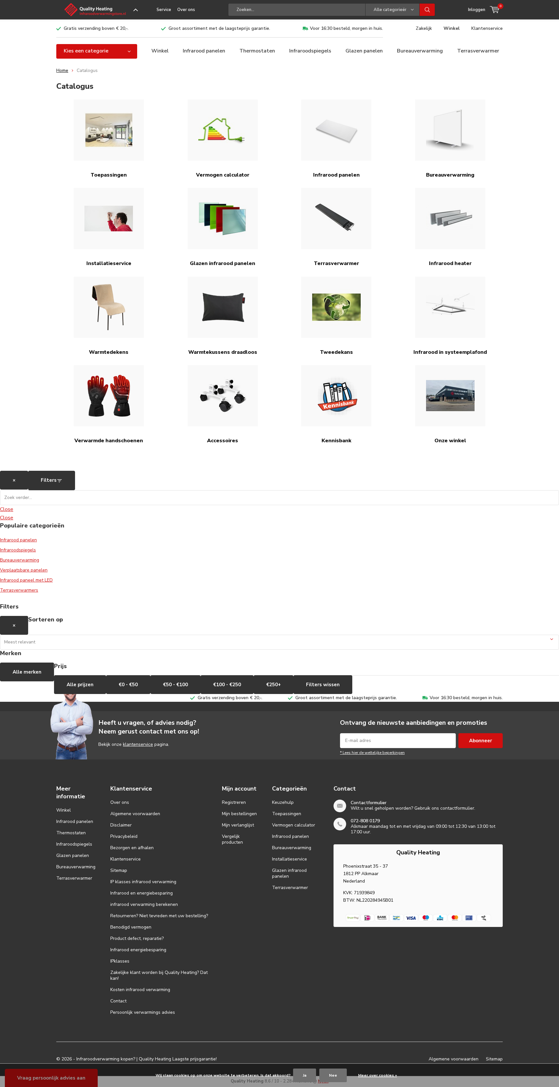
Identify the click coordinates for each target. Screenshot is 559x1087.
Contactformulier (369, 802)
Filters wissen (323, 684)
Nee (333, 1075)
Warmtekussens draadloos (222, 352)
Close (6, 509)
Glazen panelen (364, 50)
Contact (118, 1001)
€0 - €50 (128, 684)
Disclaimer (121, 825)
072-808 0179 (365, 821)
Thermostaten (257, 50)
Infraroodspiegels (310, 50)
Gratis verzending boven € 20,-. (96, 28)
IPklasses (119, 961)
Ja (304, 1075)
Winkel (452, 28)
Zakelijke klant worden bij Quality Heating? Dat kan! (159, 975)
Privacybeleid (123, 836)
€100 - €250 (227, 684)
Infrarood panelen (204, 50)
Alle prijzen (80, 684)
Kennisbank (336, 440)
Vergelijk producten (232, 839)
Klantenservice (487, 28)
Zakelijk (424, 28)
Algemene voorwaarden (135, 814)
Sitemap (118, 870)
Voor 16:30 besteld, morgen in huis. (346, 28)
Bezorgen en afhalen (132, 848)
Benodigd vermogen (130, 927)
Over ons (186, 10)
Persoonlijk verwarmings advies (142, 1012)
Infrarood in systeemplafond (450, 352)
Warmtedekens (108, 352)
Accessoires (222, 440)
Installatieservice (108, 263)
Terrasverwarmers (19, 590)
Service (164, 10)
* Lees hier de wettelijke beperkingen (372, 752)
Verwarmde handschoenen (108, 440)
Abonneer (480, 740)
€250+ (273, 684)
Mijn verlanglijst (238, 825)
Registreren (234, 802)
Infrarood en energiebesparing (141, 893)
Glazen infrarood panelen (222, 263)
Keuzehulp (283, 802)
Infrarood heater (450, 263)
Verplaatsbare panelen (24, 570)
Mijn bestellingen (239, 814)
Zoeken (427, 9)
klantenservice (138, 744)
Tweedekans (336, 352)
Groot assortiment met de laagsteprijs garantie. (219, 28)
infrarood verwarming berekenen (144, 904)
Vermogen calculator (222, 175)
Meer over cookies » (377, 1075)
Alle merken (27, 672)
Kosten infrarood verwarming (140, 990)
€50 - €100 (175, 684)
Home (62, 70)
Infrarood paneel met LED (26, 580)
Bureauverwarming (420, 50)
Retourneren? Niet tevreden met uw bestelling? (159, 916)
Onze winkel (450, 440)
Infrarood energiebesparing (138, 950)
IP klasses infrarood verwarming (143, 882)
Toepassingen (109, 175)
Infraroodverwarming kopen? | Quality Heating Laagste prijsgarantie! (146, 1059)
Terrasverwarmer (478, 50)
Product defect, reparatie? (137, 938)
